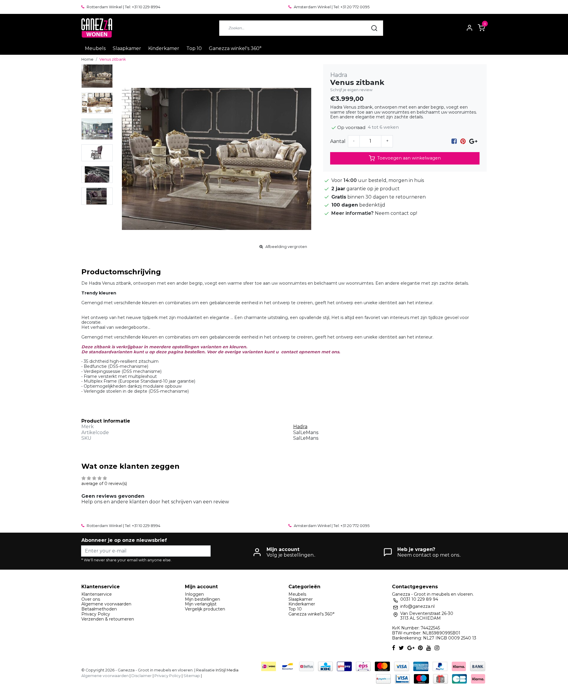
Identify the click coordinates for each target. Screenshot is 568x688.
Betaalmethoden (99, 609)
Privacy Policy (95, 614)
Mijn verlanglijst (201, 604)
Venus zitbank (112, 59)
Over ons (90, 599)
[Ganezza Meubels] (96, 28)
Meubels (95, 48)
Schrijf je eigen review (351, 90)
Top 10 (194, 48)
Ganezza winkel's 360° (235, 48)
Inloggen (194, 594)
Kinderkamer (163, 48)
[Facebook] (454, 141)
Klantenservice (96, 594)
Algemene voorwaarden (106, 604)
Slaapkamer (127, 48)
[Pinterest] (463, 141)
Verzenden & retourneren (107, 619)
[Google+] (473, 141)
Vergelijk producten (205, 609)
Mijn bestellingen (202, 599)
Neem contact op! (396, 213)
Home (87, 59)
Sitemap (191, 676)
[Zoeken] (374, 28)
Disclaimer (141, 676)
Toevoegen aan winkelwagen (409, 158)
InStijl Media (226, 670)
